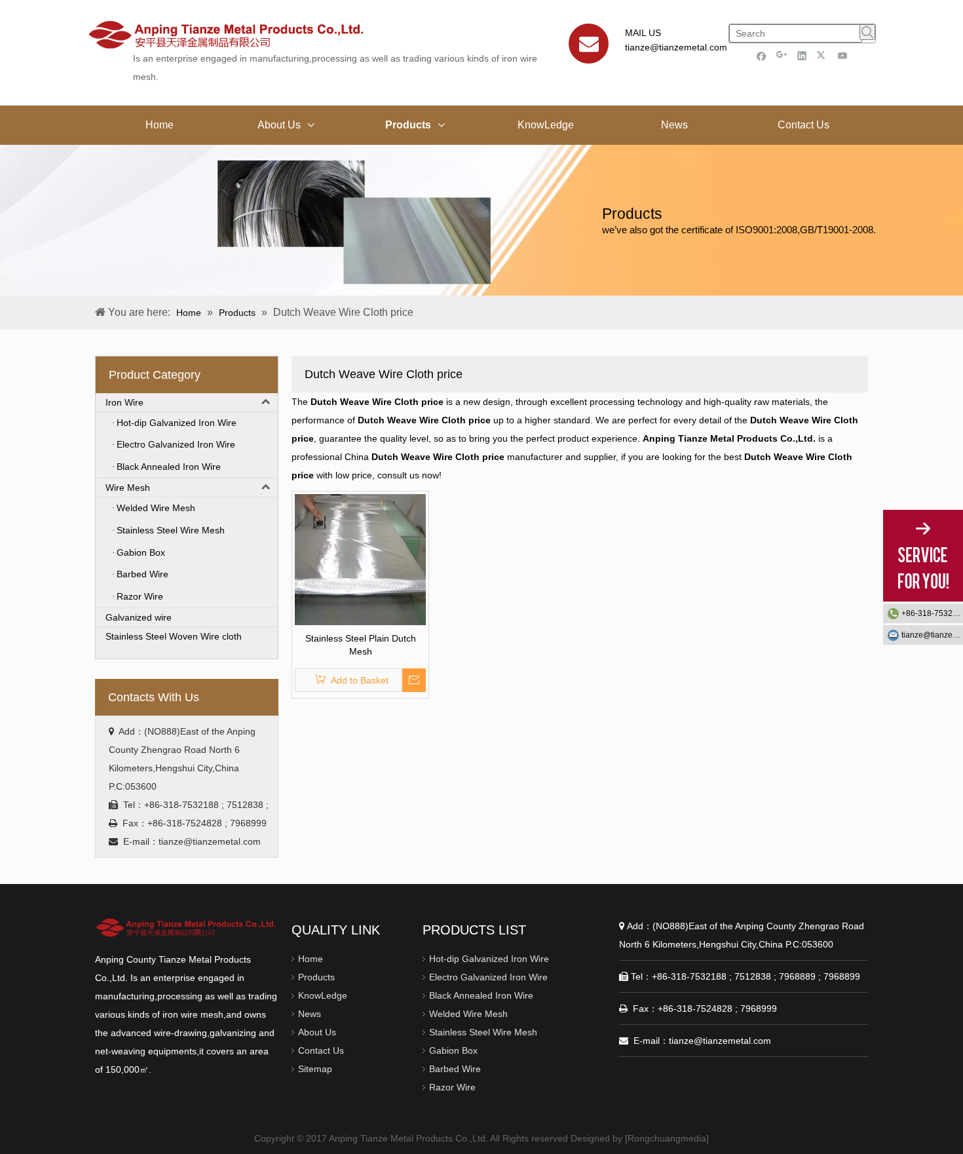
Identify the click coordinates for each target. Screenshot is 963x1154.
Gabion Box (453, 1050)
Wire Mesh (127, 487)
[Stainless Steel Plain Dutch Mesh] (360, 558)
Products (316, 977)
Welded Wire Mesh (468, 1014)
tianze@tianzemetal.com (676, 47)
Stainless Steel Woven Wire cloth (173, 636)
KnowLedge (322, 995)
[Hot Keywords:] (867, 32)
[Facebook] (761, 55)
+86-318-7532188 (932, 613)
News (309, 1014)
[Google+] (782, 55)
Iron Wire (124, 402)
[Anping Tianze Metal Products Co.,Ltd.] (186, 927)
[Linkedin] (802, 55)
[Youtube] (843, 55)
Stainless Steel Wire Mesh (483, 1032)
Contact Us (321, 1050)
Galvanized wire (138, 617)
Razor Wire (452, 1087)
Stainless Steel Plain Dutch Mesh (360, 645)
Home (310, 958)
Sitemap (315, 1069)
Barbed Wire (455, 1069)
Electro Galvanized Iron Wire (488, 977)
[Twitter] (822, 55)
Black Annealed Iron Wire (481, 995)
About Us (317, 1032)
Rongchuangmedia (667, 1138)
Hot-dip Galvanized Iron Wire (489, 958)
